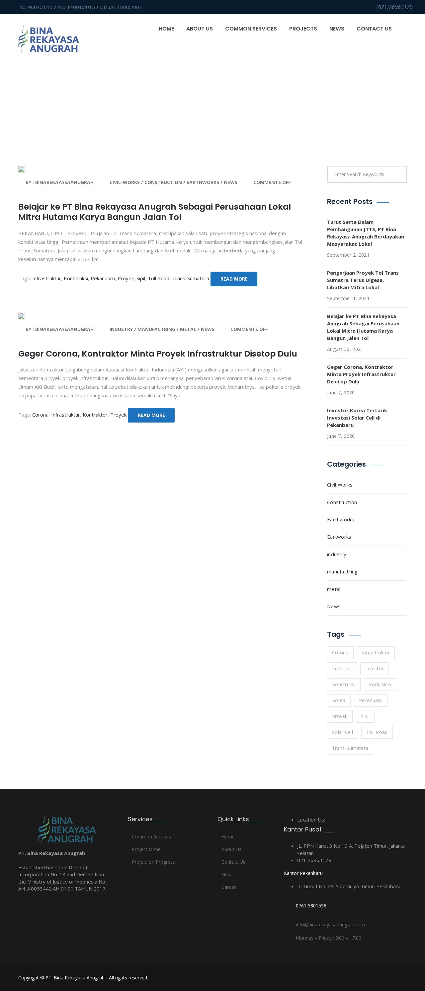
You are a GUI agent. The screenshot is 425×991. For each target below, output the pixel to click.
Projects (303, 29)
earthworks (203, 182)
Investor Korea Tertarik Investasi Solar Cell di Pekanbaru (357, 417)
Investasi (342, 668)
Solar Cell (342, 732)
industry (122, 329)
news (230, 182)
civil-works (125, 182)
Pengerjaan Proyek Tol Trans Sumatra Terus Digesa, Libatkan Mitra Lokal (363, 280)
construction (163, 182)
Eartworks (339, 536)
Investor (374, 668)
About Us (199, 29)
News (336, 29)
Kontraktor (95, 414)
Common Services (251, 29)
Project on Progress (153, 862)
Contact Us (374, 29)
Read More (234, 279)
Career (228, 887)
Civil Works (340, 484)
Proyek (126, 278)
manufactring (157, 329)
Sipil (140, 278)
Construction (342, 502)
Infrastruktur (46, 278)
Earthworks (340, 519)
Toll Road (158, 278)
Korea (339, 700)
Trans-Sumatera (190, 278)
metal (189, 329)
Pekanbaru (103, 278)
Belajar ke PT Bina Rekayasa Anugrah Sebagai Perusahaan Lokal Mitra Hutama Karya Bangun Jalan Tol (154, 212)
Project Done (146, 849)
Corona (40, 414)
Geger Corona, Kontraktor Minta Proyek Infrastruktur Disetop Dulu (157, 354)
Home (166, 29)
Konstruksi (76, 278)
